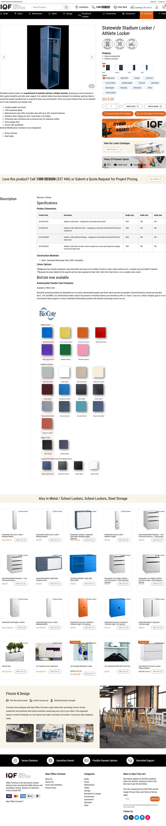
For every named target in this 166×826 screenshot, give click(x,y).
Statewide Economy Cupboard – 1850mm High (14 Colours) (82, 623)
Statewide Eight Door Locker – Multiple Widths (47, 623)
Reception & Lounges (86, 15)
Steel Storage (117, 498)
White (150, 88)
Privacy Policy (50, 788)
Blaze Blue (155, 83)
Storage (69, 13)
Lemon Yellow (110, 83)
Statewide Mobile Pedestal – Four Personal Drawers (14, 579)
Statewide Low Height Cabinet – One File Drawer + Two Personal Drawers (117, 580)
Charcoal (142, 83)
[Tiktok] (147, 817)
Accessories (130, 13)
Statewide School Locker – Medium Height (114, 536)
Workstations (37, 13)
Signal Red (124, 78)
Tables (54, 13)
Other (164, 13)
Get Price (20, 627)
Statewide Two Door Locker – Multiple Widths (13, 536)
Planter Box (6, 666)
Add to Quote (153, 106)
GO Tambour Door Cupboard (47, 666)
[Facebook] (125, 817)
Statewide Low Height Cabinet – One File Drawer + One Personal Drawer (151, 580)
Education (148, 13)
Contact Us (161, 1)
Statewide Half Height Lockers (13, 622)
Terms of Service (150, 792)
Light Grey (149, 78)
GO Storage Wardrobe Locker (81, 666)
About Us (153, 1)
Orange (137, 78)
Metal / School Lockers (66, 498)
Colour (104, 75)
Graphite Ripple (127, 83)
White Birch (137, 88)
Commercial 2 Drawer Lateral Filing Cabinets (150, 667)
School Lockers (95, 498)
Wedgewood (110, 78)
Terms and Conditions (53, 785)
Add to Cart (130, 106)
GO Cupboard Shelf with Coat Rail (117, 666)
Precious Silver (111, 93)
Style (104, 63)
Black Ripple (110, 88)
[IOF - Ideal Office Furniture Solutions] (13, 7)
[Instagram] (131, 817)
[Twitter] (136, 817)
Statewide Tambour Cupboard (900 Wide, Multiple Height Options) (81, 536)
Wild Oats (124, 88)
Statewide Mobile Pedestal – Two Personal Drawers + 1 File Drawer (151, 536)
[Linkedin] (142, 817)
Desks (5, 13)
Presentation (111, 13)
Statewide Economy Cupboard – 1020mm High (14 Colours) (117, 623)
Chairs (19, 13)
